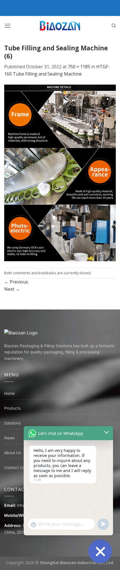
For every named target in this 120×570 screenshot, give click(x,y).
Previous (16, 282)
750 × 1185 (79, 67)
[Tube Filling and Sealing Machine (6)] (60, 172)
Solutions (12, 423)
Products (12, 408)
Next (12, 289)
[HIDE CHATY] (100, 551)
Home (9, 393)
